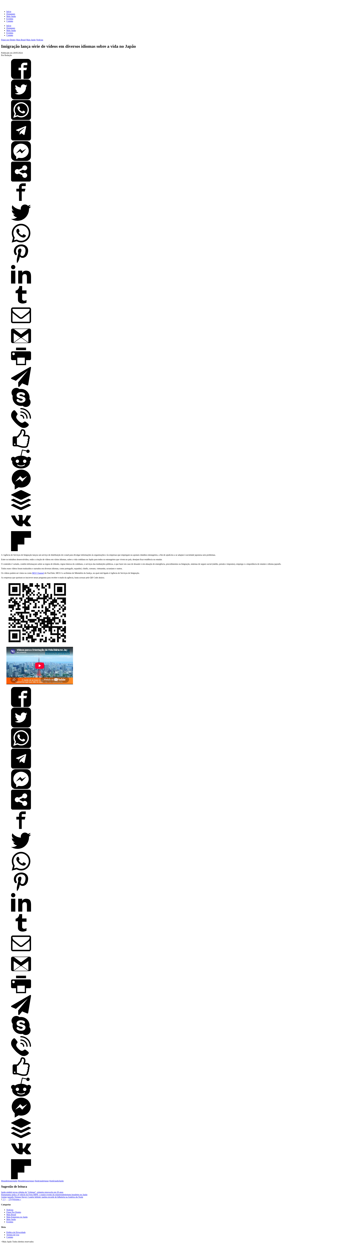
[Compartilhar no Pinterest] (21, 263)
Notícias (39, 40)
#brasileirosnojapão (9, 1181)
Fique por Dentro (8, 40)
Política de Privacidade (16, 1232)
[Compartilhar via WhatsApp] (21, 119)
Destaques (10, 14)
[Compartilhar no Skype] (21, 407)
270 (10, 1199)
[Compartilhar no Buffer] (21, 509)
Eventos (9, 19)
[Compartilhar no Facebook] (21, 78)
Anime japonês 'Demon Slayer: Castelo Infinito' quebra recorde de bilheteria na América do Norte (42, 1197)
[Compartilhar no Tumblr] (21, 304)
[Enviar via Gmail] (21, 345)
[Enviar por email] (21, 324)
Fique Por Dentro (13, 1212)
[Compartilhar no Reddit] (21, 468)
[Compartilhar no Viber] (21, 427)
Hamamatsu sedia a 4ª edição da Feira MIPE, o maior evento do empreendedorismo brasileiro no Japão (44, 1194)
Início (8, 11)
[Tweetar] (21, 99)
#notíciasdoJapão (56, 1181)
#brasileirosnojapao (26, 1181)
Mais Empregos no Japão (17, 1217)
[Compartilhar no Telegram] (21, 140)
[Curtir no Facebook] (21, 448)
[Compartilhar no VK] (21, 530)
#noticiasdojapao (42, 1181)
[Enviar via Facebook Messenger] (21, 160)
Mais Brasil (21, 40)
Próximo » (16, 1199)
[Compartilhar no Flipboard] (21, 550)
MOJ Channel (38, 573)
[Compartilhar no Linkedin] (21, 283)
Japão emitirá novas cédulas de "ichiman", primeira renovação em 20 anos (32, 1192)
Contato (9, 21)
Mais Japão (11, 16)
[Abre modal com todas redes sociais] (21, 181)
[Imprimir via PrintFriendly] (21, 365)
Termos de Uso (12, 1235)
